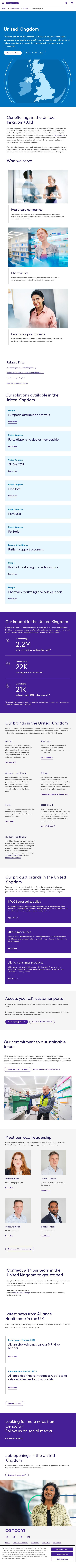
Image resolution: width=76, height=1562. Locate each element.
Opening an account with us (17, 383)
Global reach (15, 8)
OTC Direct (58, 135)
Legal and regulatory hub (16, 378)
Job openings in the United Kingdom (20, 368)
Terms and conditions (20, 1542)
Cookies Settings (62, 1559)
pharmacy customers (13, 857)
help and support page (21, 1293)
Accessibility (57, 1542)
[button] (3, 3)
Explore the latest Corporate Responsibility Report (25, 372)
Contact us (46, 1542)
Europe (25, 8)
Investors (34, 1542)
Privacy (7, 1542)
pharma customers (15, 855)
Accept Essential (62, 1554)
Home (4, 8)
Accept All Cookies (62, 1549)
